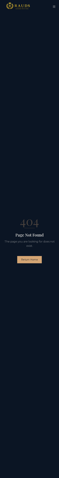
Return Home (29, 259)
